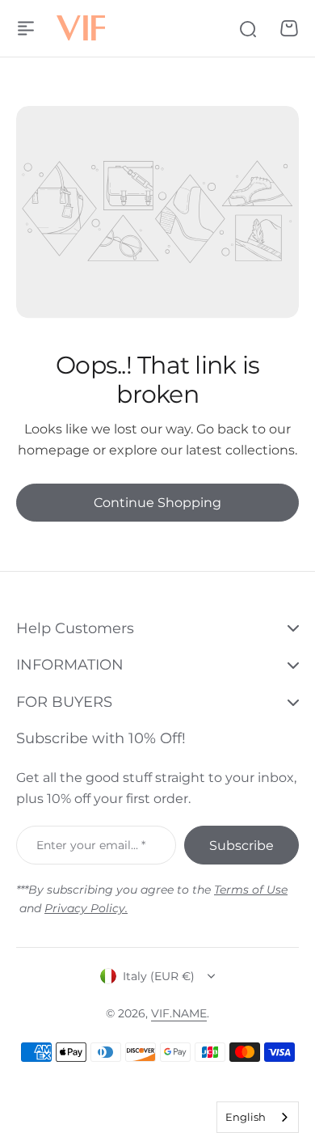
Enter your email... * (90, 845)
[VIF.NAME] (81, 28)
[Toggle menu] (26, 28)
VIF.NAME (179, 1013)
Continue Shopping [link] (157, 502)
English (245, 1116)
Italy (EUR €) (159, 976)
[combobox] (257, 1117)
